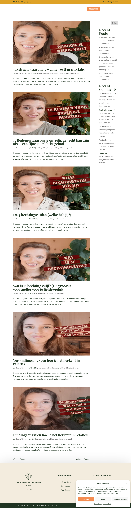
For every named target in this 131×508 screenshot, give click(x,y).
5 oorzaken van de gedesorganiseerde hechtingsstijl (106, 67)
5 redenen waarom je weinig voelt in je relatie (49, 69)
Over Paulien (79, 9)
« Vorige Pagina (19, 459)
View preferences (119, 499)
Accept (86, 499)
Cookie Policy (98, 504)
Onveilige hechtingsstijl (54, 148)
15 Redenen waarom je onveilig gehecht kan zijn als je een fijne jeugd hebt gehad (51, 142)
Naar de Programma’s (110, 2)
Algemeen (39, 219)
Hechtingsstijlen (64, 73)
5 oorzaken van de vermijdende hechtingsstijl (106, 76)
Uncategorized (74, 73)
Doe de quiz (93, 9)
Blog (54, 9)
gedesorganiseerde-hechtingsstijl (47, 73)
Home (33, 9)
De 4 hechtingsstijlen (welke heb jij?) (42, 214)
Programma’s (43, 9)
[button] (127, 483)
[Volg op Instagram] (26, 489)
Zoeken (114, 23)
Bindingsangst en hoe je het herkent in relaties (50, 435)
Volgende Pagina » (83, 459)
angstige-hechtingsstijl (43, 439)
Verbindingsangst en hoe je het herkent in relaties (46, 362)
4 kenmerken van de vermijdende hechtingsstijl (106, 50)
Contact (68, 9)
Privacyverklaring (107, 504)
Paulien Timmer (21, 73)
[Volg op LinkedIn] (30, 489)
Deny (103, 499)
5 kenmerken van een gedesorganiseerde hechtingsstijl (107, 40)
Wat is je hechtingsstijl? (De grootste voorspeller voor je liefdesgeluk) (42, 287)
